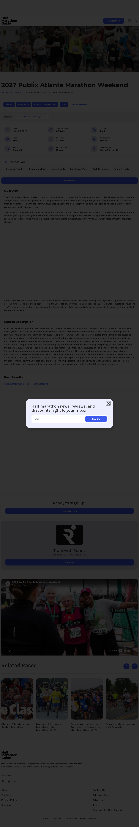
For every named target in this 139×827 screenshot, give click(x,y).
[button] (108, 403)
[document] (69, 413)
